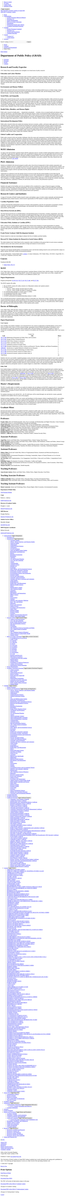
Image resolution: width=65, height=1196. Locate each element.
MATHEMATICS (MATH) (14, 1001)
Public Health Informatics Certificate (19, 852)
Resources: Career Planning (14, 1132)
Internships (13, 677)
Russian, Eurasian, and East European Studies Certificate (24, 859)
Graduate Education (12, 33)
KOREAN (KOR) (11, 982)
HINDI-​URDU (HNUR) (13, 968)
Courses (6, 34)
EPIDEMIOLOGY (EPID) (14, 939)
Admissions (7, 1103)
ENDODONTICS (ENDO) (14, 934)
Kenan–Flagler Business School (18, 622)
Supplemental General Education (18, 665)
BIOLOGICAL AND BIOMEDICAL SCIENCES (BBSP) (22, 888)
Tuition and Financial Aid (10, 1137)
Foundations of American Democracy (19, 662)
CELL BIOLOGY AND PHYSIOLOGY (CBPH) (19, 899)
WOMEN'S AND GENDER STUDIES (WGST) (19, 1087)
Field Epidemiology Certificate (18, 822)
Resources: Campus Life (13, 1131)
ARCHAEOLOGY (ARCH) (14, 878)
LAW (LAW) (10, 985)
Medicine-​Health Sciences (16, 584)
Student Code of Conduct (13, 1122)
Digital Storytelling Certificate (17, 820)
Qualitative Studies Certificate (17, 855)
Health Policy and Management (18, 583)
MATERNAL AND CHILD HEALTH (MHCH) (19, 999)
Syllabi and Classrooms (13, 1124)
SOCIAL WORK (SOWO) (14, 1069)
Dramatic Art (13, 566)
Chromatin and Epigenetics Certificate (19, 808)
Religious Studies (14, 610)
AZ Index (6, 3)
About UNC (7, 1092)
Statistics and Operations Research (18, 614)
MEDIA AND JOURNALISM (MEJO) (17, 1002)
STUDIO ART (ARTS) (13, 1077)
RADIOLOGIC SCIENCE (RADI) (16, 1058)
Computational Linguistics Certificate (19, 810)
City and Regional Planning (17, 559)
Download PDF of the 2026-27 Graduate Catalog (13, 1183)
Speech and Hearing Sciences (17, 790)
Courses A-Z (10, 36)
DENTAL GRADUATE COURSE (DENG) (18, 922)
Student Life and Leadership (17, 681)
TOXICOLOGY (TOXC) (13, 1079)
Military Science (14, 594)
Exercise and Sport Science (17, 576)
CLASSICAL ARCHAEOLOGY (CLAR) (18, 908)
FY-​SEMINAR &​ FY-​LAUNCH (18, 638)
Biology (12, 553)
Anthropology (13, 544)
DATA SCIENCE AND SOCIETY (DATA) (18, 921)
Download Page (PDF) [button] (6, 1178)
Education (12, 625)
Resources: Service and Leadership (15, 1135)
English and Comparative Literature (19, 570)
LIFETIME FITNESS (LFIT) (14, 988)
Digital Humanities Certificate (17, 818)
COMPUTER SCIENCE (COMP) (15, 916)
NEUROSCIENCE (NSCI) (14, 1011)
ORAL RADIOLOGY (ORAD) (15, 1022)
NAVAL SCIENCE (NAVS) (14, 1007)
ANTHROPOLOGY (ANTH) (14, 874)
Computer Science (14, 564)
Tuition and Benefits (12, 1125)
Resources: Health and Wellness (15, 1134)
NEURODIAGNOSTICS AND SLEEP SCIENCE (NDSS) (22, 1009)
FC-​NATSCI (13, 648)
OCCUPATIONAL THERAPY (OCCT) (17, 1017)
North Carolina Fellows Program (18, 682)
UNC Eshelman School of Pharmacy (19, 632)
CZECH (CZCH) (11, 919)
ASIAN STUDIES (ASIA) (14, 882)
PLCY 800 (3, 337)
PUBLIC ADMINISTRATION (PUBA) (17, 1054)
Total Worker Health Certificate (18, 863)
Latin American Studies (16, 589)
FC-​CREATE (13, 642)
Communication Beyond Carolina (18, 658)
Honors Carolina (14, 674)
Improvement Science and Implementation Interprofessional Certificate (27, 830)
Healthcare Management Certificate (19, 829)
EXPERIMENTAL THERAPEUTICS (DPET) (19, 946)
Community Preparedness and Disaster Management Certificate (26, 809)
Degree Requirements (12, 20)
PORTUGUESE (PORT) (13, 1048)
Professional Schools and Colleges (15, 24)
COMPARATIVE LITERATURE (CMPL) (18, 915)
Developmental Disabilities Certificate (19, 813)
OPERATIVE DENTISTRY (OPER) (16, 1018)
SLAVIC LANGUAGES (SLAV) (15, 1068)
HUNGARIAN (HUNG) (13, 972)
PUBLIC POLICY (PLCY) (14, 1057)
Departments (10, 23)
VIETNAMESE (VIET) (13, 1085)
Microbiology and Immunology (18, 593)
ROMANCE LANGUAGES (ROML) (17, 1062)
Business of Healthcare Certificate (18, 805)
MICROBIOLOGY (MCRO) (14, 1004)
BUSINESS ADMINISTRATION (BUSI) (17, 895)
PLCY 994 (23, 377)
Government (13, 626)
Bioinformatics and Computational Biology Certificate (23, 802)
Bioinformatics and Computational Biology (21, 701)
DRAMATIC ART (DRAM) (14, 926)
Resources (6, 1128)
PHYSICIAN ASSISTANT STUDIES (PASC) (19, 1042)
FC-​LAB (12, 654)
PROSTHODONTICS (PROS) (15, 1051)
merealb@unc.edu (5, 524)
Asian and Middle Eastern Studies (18, 550)
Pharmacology (13, 770)
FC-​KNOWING (14, 652)
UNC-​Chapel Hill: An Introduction (15, 1098)
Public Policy (13, 609)
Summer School (14, 635)
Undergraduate (7, 16)
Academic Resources (12, 796)
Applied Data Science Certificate (18, 800)
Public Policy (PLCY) (9, 264)
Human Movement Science (17, 750)
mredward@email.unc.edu (7, 533)
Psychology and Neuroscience (17, 607)
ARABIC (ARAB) (12, 876)
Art (11, 697)
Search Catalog (4, 42)
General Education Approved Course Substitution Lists (24, 1119)
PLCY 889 (3, 353)
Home (5, 14)
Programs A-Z (10, 19)
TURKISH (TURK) (12, 1081)
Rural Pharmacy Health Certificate (18, 858)
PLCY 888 (3, 351)
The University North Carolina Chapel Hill (13, 10)
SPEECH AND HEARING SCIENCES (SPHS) (19, 1074)
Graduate (6, 27)
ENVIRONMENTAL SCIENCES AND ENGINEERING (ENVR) (24, 938)
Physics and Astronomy (16, 604)
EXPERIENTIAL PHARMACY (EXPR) (17, 945)
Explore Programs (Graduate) (14, 29)
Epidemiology (13, 736)
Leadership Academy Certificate (18, 839)
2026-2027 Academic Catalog (8, 12)
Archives (6, 39)
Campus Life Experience (16, 664)
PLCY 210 (21, 280)
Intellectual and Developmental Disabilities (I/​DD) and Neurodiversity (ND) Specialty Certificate (34, 835)
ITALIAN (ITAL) (11, 978)
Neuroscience (13, 763)
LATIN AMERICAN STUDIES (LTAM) (17, 987)
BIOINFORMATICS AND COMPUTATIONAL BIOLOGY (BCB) (24, 886)
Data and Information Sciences (18, 623)
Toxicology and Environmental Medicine (20, 793)
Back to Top (4, 1166)
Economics (13, 567)
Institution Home (8, 6)
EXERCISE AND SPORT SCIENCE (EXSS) (19, 941)
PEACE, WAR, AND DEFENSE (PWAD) (18, 1027)
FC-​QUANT (13, 651)
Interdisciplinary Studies (16, 587)
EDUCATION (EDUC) (13, 932)
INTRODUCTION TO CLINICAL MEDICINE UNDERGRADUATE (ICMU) (27, 977)
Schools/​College (11, 617)
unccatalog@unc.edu (16, 1156)
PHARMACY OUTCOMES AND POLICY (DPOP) (20, 1038)
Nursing (12, 630)
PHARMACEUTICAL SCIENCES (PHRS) (18, 1032)
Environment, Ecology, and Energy (19, 572)
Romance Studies (14, 612)
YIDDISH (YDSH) (12, 1089)
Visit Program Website (6, 492)
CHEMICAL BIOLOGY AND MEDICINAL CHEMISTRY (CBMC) (25, 901)
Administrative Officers (13, 1094)
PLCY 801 (3, 339)
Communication (14, 563)
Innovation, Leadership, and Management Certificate (23, 833)
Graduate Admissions (12, 1107)
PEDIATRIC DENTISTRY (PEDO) (16, 1028)
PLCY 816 (3, 342)
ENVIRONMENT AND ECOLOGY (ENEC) (19, 936)
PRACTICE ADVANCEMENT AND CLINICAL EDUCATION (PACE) (26, 1049)
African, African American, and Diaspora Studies (22, 542)
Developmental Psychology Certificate (19, 815)
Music (11, 596)
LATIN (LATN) (11, 984)
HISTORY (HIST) (11, 969)
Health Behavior (14, 582)
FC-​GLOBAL (13, 646)
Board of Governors (12, 1097)
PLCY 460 (27, 280)
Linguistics (13, 590)
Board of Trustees (11, 1095)
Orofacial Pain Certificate (16, 849)
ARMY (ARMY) (11, 879)
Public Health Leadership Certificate (19, 853)
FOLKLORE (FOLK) (12, 948)
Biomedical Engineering (16, 554)
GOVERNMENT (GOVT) (14, 959)
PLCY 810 (3, 341)
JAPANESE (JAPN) (12, 979)
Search (29, 42)
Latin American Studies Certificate (18, 838)
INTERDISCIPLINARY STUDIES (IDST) (18, 975)
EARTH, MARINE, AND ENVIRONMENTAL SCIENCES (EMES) (25, 929)
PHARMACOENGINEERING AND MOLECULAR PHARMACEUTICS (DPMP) (28, 1034)
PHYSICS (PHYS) (12, 1044)
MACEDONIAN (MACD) (14, 992)
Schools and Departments (13, 32)
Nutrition (12, 599)
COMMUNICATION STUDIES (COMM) (18, 914)
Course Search (10, 37)
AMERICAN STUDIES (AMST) (15, 872)
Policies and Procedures (10, 1112)
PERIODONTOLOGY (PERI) (15, 1029)
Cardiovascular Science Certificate (18, 806)
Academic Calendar (9, 1101)
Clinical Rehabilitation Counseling (18, 719)
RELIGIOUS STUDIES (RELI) (15, 1061)
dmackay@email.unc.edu (7, 516)
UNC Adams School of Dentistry (18, 629)
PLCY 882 (3, 349)
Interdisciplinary (14, 659)
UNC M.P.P (15, 158)
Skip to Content (8, 2)
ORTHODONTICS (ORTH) (14, 1024)
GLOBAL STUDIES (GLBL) (14, 958)
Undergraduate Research (16, 672)
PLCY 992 (15, 377)
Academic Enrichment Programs (15, 26)
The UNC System (11, 1100)
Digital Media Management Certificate (19, 819)
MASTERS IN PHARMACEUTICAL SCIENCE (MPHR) (22, 997)
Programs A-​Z (10, 537)
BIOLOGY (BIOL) (12, 889)
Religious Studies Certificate (17, 856)
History (12, 586)
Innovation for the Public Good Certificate (20, 832)
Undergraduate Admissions (14, 1104)
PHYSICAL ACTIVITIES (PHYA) (16, 1041)
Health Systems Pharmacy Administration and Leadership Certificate (27, 828)
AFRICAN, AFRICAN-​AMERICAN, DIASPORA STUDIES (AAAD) (25, 871)
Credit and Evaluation (12, 1118)
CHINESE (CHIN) (12, 905)
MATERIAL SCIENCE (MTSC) (15, 998)
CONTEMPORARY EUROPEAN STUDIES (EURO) (21, 918)
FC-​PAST (12, 644)
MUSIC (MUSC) (11, 1005)
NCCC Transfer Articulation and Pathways (21, 1106)
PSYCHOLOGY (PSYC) (13, 1052)
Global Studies (14, 580)
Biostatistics (13, 556)
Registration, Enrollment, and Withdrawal (17, 1121)
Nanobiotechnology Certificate (18, 845)
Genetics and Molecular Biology (18, 739)
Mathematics (13, 592)
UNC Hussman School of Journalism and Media (22, 628)
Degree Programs (11, 687)
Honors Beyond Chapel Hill (17, 675)
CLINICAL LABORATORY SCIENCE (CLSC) (19, 911)
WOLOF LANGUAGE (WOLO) (15, 1088)
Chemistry (12, 557)
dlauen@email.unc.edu (6, 508)
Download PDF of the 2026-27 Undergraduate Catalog (14, 1189)
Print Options (4, 51)
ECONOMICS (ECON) (13, 931)
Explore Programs (8, 1110)
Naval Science (13, 597)
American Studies (14, 543)
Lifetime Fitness (14, 661)
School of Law (14, 753)
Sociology (12, 613)
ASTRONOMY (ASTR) (13, 884)
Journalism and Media (15, 751)
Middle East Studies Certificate (18, 842)
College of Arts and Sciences (17, 619)
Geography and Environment (17, 577)
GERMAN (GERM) (12, 955)
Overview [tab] (6, 59)
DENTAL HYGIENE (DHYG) (15, 924)
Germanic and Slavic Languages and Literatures (22, 579)
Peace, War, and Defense (16, 602)
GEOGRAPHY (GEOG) (13, 952)
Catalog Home (7, 4)
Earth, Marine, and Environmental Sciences (21, 569)
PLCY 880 (3, 346)
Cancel (2, 1194)
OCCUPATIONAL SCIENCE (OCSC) (17, 1015)
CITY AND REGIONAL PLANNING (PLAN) (19, 906)
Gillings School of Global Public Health (20, 633)
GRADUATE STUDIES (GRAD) (15, 961)
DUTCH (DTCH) (11, 928)
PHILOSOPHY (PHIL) (13, 1039)
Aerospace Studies (14, 540)
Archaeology (13, 547)
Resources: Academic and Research (16, 1130)
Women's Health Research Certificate (19, 866)
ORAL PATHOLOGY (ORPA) (15, 1021)
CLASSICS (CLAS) (12, 909)
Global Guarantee (14, 670)
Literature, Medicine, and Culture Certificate (21, 840)
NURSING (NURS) (12, 1012)
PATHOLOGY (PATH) (13, 1025)
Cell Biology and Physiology (17, 710)
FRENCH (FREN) (12, 949)
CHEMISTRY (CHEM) (13, 902)
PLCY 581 (36, 280)
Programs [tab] (6, 61)
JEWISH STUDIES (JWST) (14, 981)
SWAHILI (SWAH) (12, 1078)
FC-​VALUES (13, 645)
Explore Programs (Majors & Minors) (16, 17)
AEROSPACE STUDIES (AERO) (16, 869)
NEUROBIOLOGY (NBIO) (14, 1008)
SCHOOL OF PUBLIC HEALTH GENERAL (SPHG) (21, 1067)
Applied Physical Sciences (16, 546)
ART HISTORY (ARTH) (13, 881)
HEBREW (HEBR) (12, 966)
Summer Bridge (14, 684)
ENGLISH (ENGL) (12, 935)
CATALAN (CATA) (12, 898)
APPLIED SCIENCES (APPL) (15, 875)
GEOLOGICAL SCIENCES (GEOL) (16, 954)
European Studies (14, 574)
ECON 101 (15, 280)
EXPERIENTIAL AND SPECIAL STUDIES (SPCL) (20, 944)
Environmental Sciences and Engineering (20, 573)
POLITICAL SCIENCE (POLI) (15, 1047)
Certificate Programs (12, 797)
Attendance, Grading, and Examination (17, 1115)
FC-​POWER (13, 649)
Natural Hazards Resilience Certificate (19, 846)
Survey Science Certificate (16, 862)
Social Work (13, 787)
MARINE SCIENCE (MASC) (15, 995)
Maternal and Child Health (16, 756)
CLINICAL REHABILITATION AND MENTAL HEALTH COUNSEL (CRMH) (28, 912)
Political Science (14, 606)
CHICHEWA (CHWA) (13, 904)
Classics (12, 562)
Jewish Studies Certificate (16, 836)
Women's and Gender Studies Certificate (20, 865)
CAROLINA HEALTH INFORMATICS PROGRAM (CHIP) (23, 896)
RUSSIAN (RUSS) (12, 1064)
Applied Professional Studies (17, 696)
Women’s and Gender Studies (17, 616)
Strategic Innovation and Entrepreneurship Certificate (23, 860)
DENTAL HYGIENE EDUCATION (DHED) (19, 925)
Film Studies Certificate (16, 823)
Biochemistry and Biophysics (17, 552)
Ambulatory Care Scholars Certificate (19, 799)
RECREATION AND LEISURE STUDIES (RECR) (20, 1059)
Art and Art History (15, 549)
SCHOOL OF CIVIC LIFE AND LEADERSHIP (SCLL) (21, 1065)
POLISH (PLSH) (11, 1045)
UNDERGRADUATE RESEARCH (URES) (18, 1084)
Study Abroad (13, 671)
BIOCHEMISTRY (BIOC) (14, 885)
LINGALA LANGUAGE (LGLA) (16, 989)
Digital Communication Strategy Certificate (21, 816)
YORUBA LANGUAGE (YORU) (16, 1091)
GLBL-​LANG (14, 639)
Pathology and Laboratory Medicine (19, 600)
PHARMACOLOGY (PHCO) (15, 1035)
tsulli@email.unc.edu (6, 500)
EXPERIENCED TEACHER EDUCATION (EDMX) (21, 942)
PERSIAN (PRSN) (12, 1031)
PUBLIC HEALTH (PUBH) (14, 1055)
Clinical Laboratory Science (17, 716)
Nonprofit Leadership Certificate (18, 848)
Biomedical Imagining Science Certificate (20, 803)
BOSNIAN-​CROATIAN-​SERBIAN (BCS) (18, 894)
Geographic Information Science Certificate (21, 825)
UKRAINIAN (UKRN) (13, 1082)
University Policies (11, 1126)
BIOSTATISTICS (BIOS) (13, 892)
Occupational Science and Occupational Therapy (22, 767)
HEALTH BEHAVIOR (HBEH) (15, 964)
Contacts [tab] (6, 63)
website (25, 254)
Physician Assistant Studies (17, 774)
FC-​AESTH (13, 641)
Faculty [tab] (6, 62)
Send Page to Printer (6, 1173)
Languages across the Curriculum (18, 680)
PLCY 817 (3, 344)
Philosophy (13, 603)
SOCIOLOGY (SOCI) (12, 1071)
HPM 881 (3, 348)
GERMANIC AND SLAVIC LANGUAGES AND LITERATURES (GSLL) (26, 956)
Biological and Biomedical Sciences (19, 703)
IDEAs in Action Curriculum (14, 22)
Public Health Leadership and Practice (19, 782)
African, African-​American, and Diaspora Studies (22, 690)
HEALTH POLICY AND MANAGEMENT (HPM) (20, 965)
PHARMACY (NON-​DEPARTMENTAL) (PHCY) (20, 1037)
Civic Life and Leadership (16, 560)
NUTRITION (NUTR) (13, 1014)
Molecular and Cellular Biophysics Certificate (21, 843)
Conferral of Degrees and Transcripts (16, 1116)
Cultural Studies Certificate (17, 812)
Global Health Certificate (16, 826)
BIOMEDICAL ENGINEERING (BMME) (18, 891)
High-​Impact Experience (16, 656)
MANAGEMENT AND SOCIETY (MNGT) (18, 994)
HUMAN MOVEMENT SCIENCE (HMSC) (18, 971)
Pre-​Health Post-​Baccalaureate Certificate (20, 850)
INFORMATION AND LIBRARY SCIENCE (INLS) (20, 974)
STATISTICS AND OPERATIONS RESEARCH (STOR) (22, 1075)
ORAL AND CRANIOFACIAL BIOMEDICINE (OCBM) (22, 1019)
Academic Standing (12, 1113)
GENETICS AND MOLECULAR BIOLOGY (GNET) (21, 951)
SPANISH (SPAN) (12, 1072)
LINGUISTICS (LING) (13, 991)
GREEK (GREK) (11, 962)
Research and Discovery (16, 655)
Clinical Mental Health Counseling (19, 717)
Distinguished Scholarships (17, 678)
